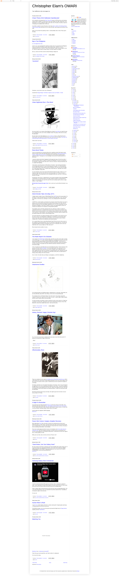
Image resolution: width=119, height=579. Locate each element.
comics (38, 97)
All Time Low (48, 404)
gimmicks (73, 81)
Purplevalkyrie (42, 509)
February (74, 140)
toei (39, 97)
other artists (74, 78)
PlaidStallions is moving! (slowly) (77, 60)
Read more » (34, 411)
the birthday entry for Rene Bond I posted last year (55, 379)
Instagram (74, 43)
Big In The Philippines (38, 41)
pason (36, 439)
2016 (73, 95)
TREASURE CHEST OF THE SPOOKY (78, 56)
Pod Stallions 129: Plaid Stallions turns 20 (79, 48)
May (74, 136)
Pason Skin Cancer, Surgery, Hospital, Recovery (46, 421)
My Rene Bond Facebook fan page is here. (40, 183)
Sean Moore (58, 131)
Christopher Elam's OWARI (54, 6)
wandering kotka (75, 68)
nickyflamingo (74, 77)
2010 (73, 146)
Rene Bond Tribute (37, 150)
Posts (74, 154)
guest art (73, 66)
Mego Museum (75, 51)
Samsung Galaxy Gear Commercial (42, 461)
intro (73, 83)
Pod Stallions (75, 47)
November (75, 102)
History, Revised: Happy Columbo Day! (44, 312)
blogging (38, 56)
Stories (73, 34)
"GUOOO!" (35, 61)
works (41, 307)
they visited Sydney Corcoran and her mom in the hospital (55, 405)
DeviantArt (74, 40)
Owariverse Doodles (38, 264)
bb (72, 73)
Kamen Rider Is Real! (38, 502)
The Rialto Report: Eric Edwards (42, 236)
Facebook (74, 41)
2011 (73, 145)
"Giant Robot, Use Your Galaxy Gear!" (43, 444)
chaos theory (37, 36)
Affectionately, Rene (38, 350)
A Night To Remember (38, 402)
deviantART (46, 551)
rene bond (36, 397)
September (75, 130)
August (74, 131)
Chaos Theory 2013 (48, 20)
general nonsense (37, 259)
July (74, 133)
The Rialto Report (42, 238)
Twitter (73, 39)
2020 (73, 89)
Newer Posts (35, 562)
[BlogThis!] (50, 34)
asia (35, 56)
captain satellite (37, 307)
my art (73, 67)
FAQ (73, 32)
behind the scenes (75, 76)
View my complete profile (75, 26)
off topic (73, 72)
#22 (55, 196)
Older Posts (65, 562)
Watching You (36, 519)
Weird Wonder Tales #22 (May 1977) (43, 194)
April (74, 137)
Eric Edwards (44, 248)
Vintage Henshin (64, 508)
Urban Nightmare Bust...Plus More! (42, 102)
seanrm (73, 71)
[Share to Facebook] (52, 34)
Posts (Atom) (39, 564)
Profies (73, 33)
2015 (73, 96)
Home (50, 562)
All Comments (75, 156)
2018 (73, 92)
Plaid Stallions (75, 59)
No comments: (45, 34)
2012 (73, 143)
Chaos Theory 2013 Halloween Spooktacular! (45, 18)
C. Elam (79, 17)
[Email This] (49, 34)
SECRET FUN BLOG (76, 55)
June (74, 134)
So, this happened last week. (37, 43)
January (74, 141)
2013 (73, 99)
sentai (46, 455)
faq (72, 85)
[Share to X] (51, 34)
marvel (39, 231)
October (74, 103)
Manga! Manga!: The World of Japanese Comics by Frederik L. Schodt (50, 92)
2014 (73, 98)
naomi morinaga (42, 56)
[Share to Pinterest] (54, 34)
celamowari (41, 551)
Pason (40, 423)
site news (73, 82)
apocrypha (74, 80)
